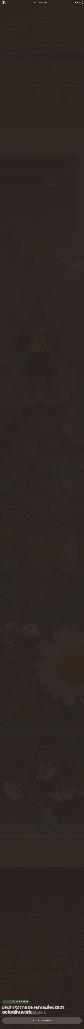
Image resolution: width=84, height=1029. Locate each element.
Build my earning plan (42, 1020)
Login (79, 2)
